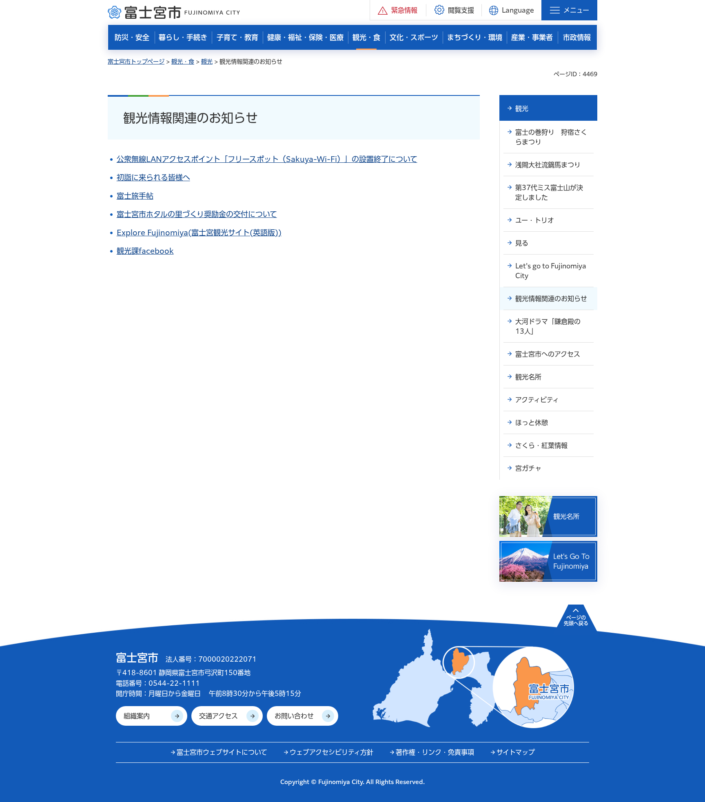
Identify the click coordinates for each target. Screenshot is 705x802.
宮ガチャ (528, 468)
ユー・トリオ (534, 220)
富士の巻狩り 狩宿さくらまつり (551, 137)
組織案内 (137, 716)
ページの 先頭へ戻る (576, 620)
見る (521, 243)
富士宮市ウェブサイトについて (222, 752)
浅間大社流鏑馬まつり (548, 165)
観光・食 (182, 61)
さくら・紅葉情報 (541, 445)
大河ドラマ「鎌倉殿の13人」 (548, 326)
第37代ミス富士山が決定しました (549, 192)
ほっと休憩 (531, 422)
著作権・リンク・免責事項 (435, 752)
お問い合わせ (294, 716)
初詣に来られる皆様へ (153, 177)
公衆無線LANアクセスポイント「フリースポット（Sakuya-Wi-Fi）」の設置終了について (267, 159)
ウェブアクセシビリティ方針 (331, 752)
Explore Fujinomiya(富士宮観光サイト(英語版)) (199, 232)
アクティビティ (537, 400)
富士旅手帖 (135, 195)
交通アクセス (218, 716)
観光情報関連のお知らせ (551, 298)
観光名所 (528, 377)
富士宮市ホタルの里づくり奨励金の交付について (197, 214)
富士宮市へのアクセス (547, 354)
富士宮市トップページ (136, 61)
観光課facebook (145, 251)
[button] (398, 10)
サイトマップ (516, 752)
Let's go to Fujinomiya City (550, 271)
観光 (207, 61)
